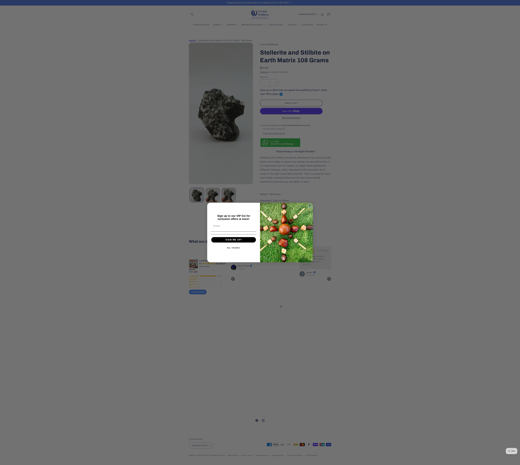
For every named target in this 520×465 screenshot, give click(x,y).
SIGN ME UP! (233, 240)
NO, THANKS (233, 248)
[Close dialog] (309, 205)
